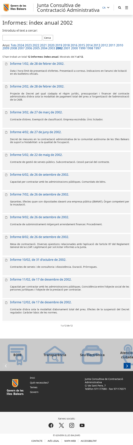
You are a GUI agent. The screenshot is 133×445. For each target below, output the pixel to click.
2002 (59, 48)
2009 (5, 48)
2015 (81, 45)
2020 (51, 45)
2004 (44, 48)
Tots (13, 45)
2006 (28, 48)
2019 (58, 45)
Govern (34, 392)
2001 (66, 48)
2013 (96, 45)
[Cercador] (119, 7)
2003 (51, 48)
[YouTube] (82, 425)
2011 (112, 45)
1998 (89, 48)
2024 (20, 45)
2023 (28, 45)
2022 (35, 45)
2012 (104, 45)
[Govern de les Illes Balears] (18, 7)
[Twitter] (61, 425)
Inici (32, 377)
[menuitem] (126, 7)
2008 (13, 48)
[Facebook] (51, 425)
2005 (36, 48)
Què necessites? (39, 382)
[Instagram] (71, 425)
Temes (33, 387)
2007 (21, 48)
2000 (74, 48)
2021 (43, 45)
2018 (66, 45)
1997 (97, 48)
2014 (89, 45)
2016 (73, 45)
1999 (82, 48)
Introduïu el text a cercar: (20, 30)
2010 (119, 45)
